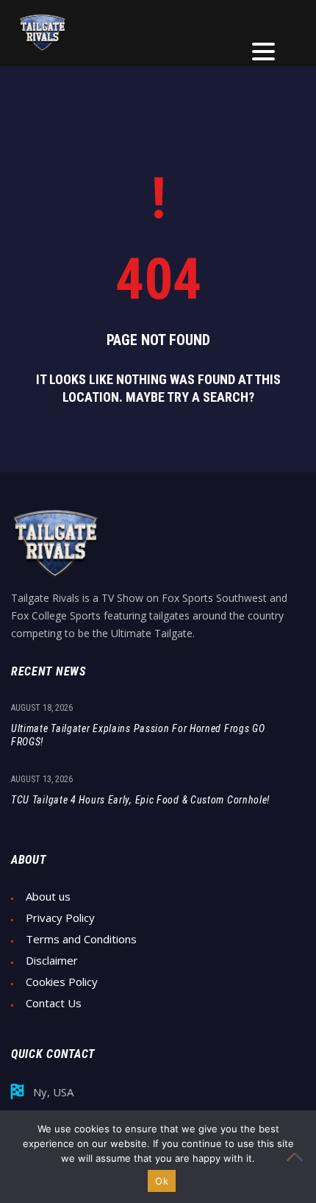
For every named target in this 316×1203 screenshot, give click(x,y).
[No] (297, 1156)
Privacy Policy (60, 918)
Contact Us (54, 1003)
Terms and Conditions (81, 939)
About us (48, 897)
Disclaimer (52, 961)
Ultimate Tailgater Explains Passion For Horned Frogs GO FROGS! (138, 735)
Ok (161, 1181)
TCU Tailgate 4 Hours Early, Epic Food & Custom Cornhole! (140, 800)
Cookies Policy (62, 982)
